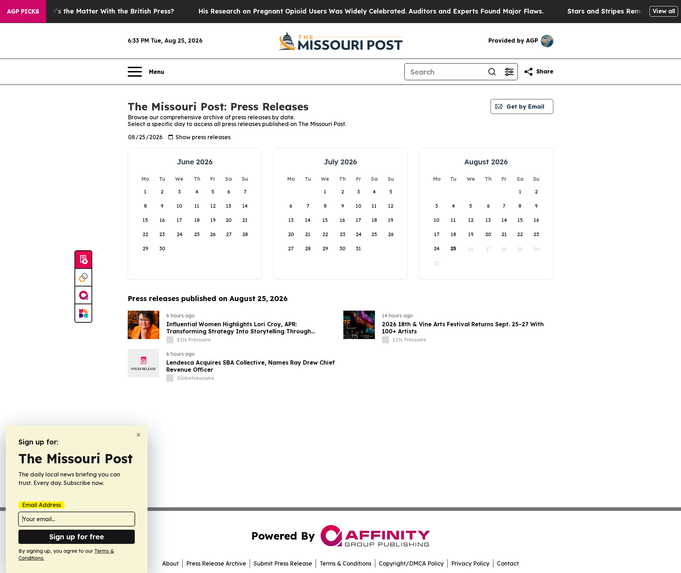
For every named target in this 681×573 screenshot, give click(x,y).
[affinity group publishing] (83, 295)
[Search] (491, 72)
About (170, 563)
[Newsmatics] (83, 313)
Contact (508, 563)
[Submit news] (83, 260)
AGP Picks (23, 11)
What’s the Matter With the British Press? (106, 11)
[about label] (169, 339)
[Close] (138, 434)
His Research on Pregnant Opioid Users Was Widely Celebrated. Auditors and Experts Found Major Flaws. (370, 11)
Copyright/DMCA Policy (411, 563)
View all (664, 11)
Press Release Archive (216, 563)
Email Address (41, 504)
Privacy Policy (470, 563)
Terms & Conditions (345, 563)
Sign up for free (76, 536)
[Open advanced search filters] (508, 72)
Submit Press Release (283, 563)
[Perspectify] (83, 277)
